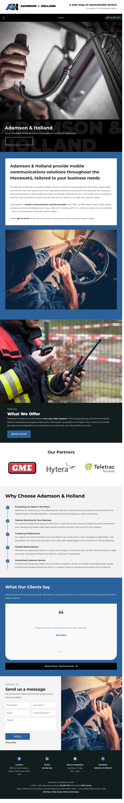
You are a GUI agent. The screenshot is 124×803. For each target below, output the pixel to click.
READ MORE (19, 434)
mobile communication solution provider (45, 204)
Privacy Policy (10, 742)
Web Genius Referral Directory (65, 792)
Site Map (46, 792)
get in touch (23, 218)
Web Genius (86, 785)
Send (17, 736)
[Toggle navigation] (3, 17)
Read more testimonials (59, 666)
